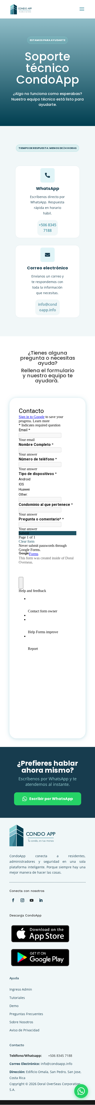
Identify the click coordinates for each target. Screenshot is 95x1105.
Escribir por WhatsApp (51, 798)
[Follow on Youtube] (31, 900)
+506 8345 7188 (47, 227)
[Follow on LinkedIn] (41, 900)
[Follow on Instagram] (22, 900)
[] (47, 260)
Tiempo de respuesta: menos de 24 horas (47, 148)
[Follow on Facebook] (13, 900)
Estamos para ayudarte (47, 40)
